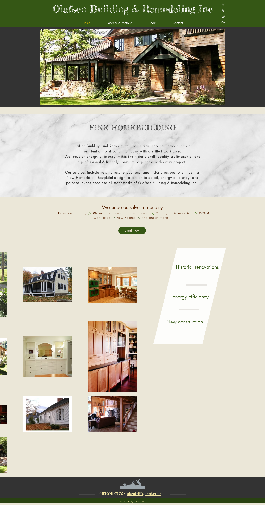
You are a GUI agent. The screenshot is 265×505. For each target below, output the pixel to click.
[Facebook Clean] (223, 4)
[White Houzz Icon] (223, 10)
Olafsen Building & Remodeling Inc (132, 9)
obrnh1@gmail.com (144, 493)
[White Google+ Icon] (223, 22)
